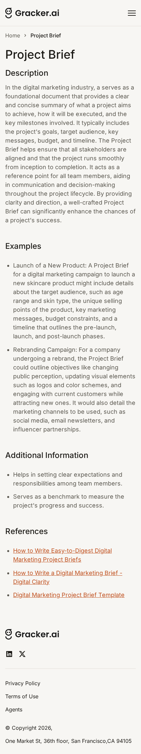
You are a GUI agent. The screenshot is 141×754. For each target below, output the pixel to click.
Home (12, 35)
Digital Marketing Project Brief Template (69, 594)
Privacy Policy (22, 683)
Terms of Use (21, 696)
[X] (22, 654)
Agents (13, 709)
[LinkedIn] (9, 654)
